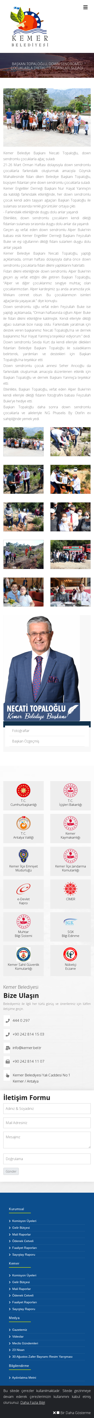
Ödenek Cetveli (22, 1241)
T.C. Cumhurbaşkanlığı (23, 802)
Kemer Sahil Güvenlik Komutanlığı (23, 966)
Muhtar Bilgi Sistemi (23, 934)
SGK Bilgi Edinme (70, 934)
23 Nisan (17, 1350)
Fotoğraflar (21, 730)
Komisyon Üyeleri (23, 1221)
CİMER (70, 899)
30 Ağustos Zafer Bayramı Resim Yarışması (42, 1356)
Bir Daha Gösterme (75, 1412)
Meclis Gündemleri (24, 1343)
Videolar (17, 1336)
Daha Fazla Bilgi (32, 1402)
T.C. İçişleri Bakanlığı (70, 802)
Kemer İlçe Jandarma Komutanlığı (70, 868)
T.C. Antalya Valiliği (23, 835)
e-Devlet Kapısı (23, 901)
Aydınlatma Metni (23, 1377)
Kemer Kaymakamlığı (70, 835)
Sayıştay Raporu (23, 1254)
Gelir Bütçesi (20, 1227)
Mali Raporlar (21, 1234)
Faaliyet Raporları (24, 1247)
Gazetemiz (19, 1329)
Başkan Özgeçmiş (25, 741)
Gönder (11, 1171)
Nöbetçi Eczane (70, 966)
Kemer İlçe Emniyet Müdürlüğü (23, 868)
